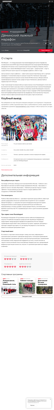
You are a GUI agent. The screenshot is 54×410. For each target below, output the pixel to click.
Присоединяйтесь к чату (23, 106)
